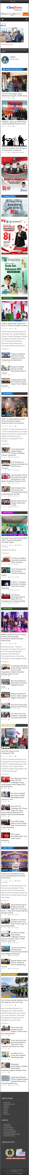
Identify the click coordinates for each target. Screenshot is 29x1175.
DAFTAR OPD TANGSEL (9, 1136)
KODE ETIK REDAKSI (8, 1127)
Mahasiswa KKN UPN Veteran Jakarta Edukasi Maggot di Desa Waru (19, 696)
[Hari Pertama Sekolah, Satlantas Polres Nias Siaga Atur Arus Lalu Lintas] (14, 987)
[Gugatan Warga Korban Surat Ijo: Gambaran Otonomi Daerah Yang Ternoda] (5, 961)
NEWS (3, 415)
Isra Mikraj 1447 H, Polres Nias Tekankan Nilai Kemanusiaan (18, 1055)
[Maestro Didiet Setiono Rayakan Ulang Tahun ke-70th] (5, 502)
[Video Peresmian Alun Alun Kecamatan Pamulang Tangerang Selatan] (5, 570)
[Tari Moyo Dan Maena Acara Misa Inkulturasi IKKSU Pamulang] (5, 559)
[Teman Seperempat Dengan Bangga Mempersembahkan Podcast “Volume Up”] (5, 450)
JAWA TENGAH (5, 747)
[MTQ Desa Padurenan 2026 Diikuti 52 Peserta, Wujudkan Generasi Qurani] (5, 681)
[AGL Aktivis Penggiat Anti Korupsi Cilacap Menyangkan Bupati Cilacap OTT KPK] (5, 794)
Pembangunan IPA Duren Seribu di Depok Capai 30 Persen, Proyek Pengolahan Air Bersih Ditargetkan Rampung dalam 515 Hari (14, 670)
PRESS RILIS (6, 1114)
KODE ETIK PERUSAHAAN (9, 1131)
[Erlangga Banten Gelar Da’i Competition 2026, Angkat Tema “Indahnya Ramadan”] (5, 380)
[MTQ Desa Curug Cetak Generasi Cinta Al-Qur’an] (5, 705)
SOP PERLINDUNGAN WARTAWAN (11, 1134)
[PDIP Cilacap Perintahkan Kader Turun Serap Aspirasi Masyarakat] (5, 835)
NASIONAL (6, 1107)
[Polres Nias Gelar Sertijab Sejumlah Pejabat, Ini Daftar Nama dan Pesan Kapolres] (5, 1028)
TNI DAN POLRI (19, 996)
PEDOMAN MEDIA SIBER (9, 1132)
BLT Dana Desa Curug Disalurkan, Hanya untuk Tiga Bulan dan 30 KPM (19, 716)
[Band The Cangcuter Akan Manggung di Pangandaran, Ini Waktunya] (14, 137)
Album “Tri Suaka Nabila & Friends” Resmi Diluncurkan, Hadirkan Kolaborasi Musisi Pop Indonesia (13, 421)
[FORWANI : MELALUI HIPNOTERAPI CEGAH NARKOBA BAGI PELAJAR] (14, 110)
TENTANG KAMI (7, 1126)
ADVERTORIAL (5, 319)
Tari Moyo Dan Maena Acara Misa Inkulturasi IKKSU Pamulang (18, 560)
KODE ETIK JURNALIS (8, 1129)
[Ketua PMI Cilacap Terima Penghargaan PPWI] (14, 738)
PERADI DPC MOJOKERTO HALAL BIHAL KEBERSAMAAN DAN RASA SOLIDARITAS (13, 876)
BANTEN (5, 1110)
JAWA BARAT (5, 630)
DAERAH (5, 1112)
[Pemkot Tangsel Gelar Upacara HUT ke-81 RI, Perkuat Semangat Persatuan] (14, 311)
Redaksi (11, 98)
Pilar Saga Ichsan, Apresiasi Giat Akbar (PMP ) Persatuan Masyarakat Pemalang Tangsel (14, 540)
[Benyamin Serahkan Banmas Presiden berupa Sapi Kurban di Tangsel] (5, 368)
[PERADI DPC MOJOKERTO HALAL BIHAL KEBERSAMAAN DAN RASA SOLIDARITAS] (14, 861)
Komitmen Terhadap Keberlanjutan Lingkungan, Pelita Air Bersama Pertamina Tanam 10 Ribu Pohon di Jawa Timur (13, 937)
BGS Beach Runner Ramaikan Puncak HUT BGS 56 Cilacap (14, 50)
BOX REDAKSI (6, 1124)
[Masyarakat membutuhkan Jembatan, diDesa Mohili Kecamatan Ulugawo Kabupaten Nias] (5, 1065)
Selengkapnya (4, 348)
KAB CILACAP (13, 747)
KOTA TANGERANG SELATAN (16, 319)
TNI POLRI (5, 1109)
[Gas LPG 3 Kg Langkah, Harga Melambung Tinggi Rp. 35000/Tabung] (14, 82)
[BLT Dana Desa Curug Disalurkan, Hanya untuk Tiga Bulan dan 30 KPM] (5, 714)
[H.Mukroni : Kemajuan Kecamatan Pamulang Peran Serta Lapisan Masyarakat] (5, 583)
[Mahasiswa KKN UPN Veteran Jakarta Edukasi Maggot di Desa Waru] (5, 694)
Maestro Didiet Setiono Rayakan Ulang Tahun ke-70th (19, 503)
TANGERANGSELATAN (8, 1104)
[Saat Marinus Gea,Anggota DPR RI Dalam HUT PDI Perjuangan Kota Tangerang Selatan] (5, 596)
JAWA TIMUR (5, 870)
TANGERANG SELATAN (12, 534)
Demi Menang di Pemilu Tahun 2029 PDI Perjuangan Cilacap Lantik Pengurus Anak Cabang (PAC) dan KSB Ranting (14, 782)
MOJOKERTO (12, 870)
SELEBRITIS (9, 415)
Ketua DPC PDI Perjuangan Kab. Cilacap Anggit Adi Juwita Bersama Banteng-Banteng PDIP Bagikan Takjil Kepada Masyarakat (14, 810)
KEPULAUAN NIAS (6, 996)
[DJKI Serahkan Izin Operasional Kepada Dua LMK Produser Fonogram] (5, 463)
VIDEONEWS (21, 534)
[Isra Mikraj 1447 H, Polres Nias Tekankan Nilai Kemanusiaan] (5, 1054)
